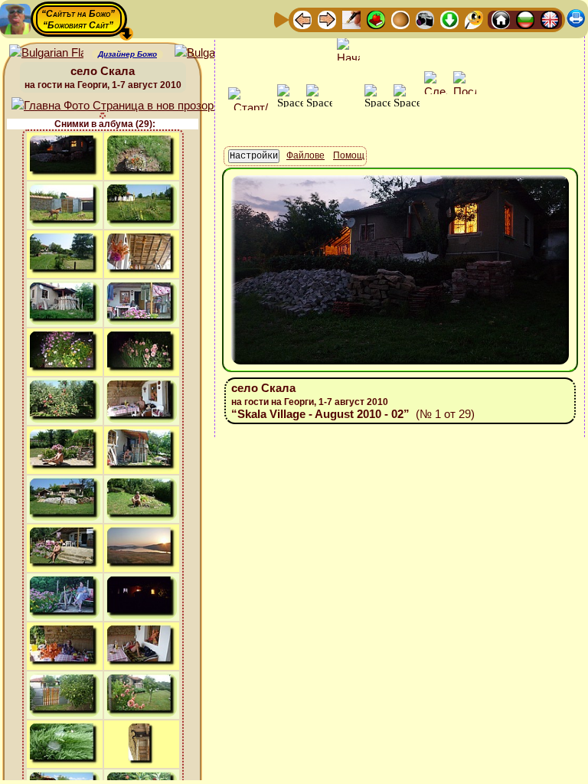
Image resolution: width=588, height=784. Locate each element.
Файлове (305, 155)
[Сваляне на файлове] (449, 18)
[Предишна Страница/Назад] (302, 18)
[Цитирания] (376, 18)
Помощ (348, 155)
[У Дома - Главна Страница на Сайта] (501, 18)
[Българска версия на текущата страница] (211, 53)
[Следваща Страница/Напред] (327, 18)
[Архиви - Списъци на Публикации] (351, 18)
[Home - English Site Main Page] (550, 18)
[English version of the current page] (46, 53)
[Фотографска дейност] (425, 18)
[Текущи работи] (400, 18)
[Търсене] (474, 18)
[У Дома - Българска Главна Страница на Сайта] (525, 18)
